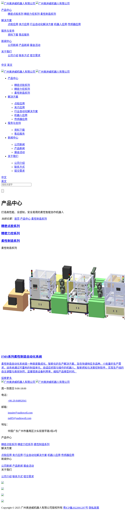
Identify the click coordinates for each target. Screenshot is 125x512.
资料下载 (13, 34)
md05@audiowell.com (19, 418)
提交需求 (35, 55)
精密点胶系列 (15, 14)
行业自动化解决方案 (41, 24)
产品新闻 (24, 45)
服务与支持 (7, 30)
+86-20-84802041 (17, 400)
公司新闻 (13, 45)
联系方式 (24, 55)
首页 (17, 218)
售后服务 (24, 34)
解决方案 (6, 20)
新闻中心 (6, 41)
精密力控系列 (32, 14)
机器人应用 (60, 24)
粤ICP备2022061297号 (75, 507)
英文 (9, 65)
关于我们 (6, 51)
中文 (4, 65)
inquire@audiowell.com (20, 412)
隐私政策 (94, 507)
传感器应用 (74, 24)
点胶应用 (13, 24)
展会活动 (35, 45)
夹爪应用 (24, 24)
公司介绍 (13, 55)
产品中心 (6, 10)
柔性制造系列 (48, 14)
